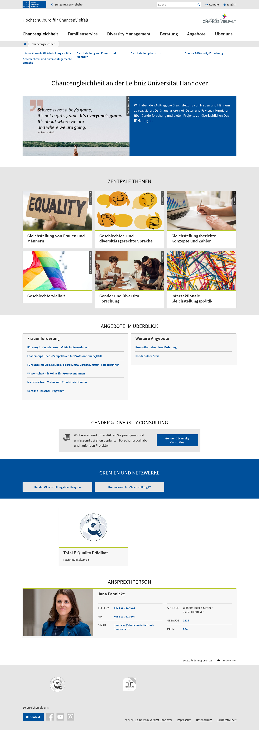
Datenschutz (204, 720)
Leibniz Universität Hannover (153, 720)
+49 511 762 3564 (124, 616)
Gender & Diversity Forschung (204, 53)
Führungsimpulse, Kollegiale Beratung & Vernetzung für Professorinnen (73, 365)
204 (185, 629)
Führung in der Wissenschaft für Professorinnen (58, 347)
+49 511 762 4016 (124, 608)
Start (198, 4)
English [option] (231, 4)
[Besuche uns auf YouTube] (60, 716)
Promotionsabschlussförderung (156, 347)
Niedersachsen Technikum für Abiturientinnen (57, 382)
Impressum (184, 720)
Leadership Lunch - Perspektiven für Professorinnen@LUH (64, 356)
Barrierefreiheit (226, 720)
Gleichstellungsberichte (146, 53)
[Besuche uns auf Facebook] (50, 716)
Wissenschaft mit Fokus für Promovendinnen (56, 373)
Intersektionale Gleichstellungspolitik (47, 53)
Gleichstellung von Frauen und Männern (96, 55)
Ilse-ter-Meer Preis (147, 356)
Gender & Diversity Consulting (177, 440)
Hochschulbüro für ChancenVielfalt (55, 20)
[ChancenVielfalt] (23, 44)
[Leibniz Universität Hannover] (34, 4)
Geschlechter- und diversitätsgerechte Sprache (47, 60)
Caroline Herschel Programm (45, 391)
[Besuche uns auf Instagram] (71, 716)
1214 (186, 620)
